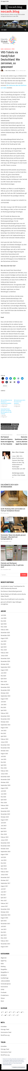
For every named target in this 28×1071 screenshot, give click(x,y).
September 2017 (5, 883)
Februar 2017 (4, 903)
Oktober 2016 (5, 912)
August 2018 (4, 854)
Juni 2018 (3, 860)
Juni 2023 (3, 704)
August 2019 (4, 820)
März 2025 (4, 650)
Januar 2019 (4, 840)
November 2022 (5, 719)
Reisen (3, 998)
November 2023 (5, 690)
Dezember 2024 (5, 658)
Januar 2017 (4, 906)
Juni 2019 (3, 825)
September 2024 (5, 667)
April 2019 (3, 831)
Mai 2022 (3, 733)
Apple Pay (3, 961)
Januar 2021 (4, 774)
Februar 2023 (4, 713)
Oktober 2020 (5, 782)
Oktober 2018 (5, 849)
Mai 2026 (3, 621)
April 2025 (3, 647)
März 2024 (4, 681)
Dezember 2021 (5, 745)
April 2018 (3, 866)
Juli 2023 (3, 702)
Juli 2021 (3, 756)
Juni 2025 (3, 641)
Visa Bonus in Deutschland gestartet (11, 591)
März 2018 (4, 869)
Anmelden (4, 1026)
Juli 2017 (3, 889)
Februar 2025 (4, 653)
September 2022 (5, 725)
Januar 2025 (4, 655)
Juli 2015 (3, 926)
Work (2, 1001)
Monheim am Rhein (5, 428)
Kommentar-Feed (6, 1032)
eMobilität (4, 975)
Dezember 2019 (5, 811)
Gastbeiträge (4, 978)
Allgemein (4, 958)
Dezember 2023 (5, 687)
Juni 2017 (3, 892)
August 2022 (4, 727)
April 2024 (3, 678)
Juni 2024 (3, 673)
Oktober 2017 (5, 880)
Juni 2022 (3, 730)
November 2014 (5, 944)
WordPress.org (5, 1035)
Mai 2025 (3, 644)
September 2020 (5, 785)
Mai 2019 (3, 828)
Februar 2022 (4, 739)
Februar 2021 (4, 771)
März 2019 (4, 834)
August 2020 (4, 788)
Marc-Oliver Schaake (10, 70)
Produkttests (5, 995)
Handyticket (15, 424)
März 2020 (4, 802)
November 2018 (5, 846)
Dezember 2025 (5, 632)
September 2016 (5, 915)
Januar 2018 (4, 874)
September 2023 (5, 696)
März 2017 (4, 900)
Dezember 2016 (5, 909)
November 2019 (5, 814)
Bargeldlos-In (5, 972)
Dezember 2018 (5, 843)
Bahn (2, 49)
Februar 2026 (4, 630)
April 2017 (3, 897)
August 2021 (4, 753)
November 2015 (5, 923)
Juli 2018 (3, 857)
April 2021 (3, 765)
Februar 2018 (4, 872)
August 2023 (4, 699)
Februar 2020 (4, 805)
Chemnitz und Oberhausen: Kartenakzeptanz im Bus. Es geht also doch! (12, 565)
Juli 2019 (3, 823)
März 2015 (4, 938)
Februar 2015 (4, 941)
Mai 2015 (3, 932)
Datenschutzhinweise (7, 1064)
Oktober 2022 (5, 722)
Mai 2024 (3, 676)
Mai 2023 (3, 707)
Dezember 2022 (5, 716)
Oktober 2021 (5, 751)
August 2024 (4, 670)
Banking (3, 966)
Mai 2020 (3, 797)
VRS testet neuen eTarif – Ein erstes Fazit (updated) (20, 401)
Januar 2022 (4, 742)
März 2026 (4, 627)
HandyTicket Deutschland (7, 426)
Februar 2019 (4, 837)
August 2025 (4, 638)
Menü (4, 30)
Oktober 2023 (5, 693)
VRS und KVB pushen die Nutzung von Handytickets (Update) (6, 401)
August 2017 (4, 886)
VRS (16, 428)
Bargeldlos (7, 49)
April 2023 (3, 710)
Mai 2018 (3, 863)
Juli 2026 (3, 615)
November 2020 (5, 779)
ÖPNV (13, 49)
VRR (13, 428)
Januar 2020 (4, 808)
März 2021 (4, 768)
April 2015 (3, 935)
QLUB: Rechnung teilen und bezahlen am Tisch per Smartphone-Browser (13, 510)
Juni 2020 (3, 794)
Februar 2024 (4, 684)
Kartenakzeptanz (6, 984)
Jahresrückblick (5, 981)
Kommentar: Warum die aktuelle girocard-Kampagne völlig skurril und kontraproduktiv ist (13, 537)
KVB (17, 426)
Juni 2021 (3, 759)
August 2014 (4, 946)
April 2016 (3, 921)
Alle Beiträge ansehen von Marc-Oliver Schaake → (18, 475)
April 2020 (3, 800)
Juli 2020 (3, 791)
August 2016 (4, 918)
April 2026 (3, 624)
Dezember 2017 (5, 877)
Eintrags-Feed (5, 1029)
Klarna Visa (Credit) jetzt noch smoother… (13, 599)
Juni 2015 (3, 929)
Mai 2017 (3, 895)
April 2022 (3, 736)
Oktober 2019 (5, 817)
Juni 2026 (3, 618)
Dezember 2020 (5, 776)
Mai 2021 (3, 762)
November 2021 (5, 748)
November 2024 (5, 661)
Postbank (3, 992)
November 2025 (5, 635)
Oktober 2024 (5, 664)
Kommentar (4, 987)
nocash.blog (10, 11)
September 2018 (5, 851)
